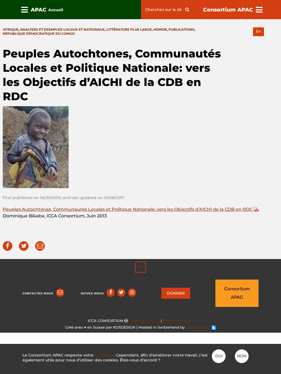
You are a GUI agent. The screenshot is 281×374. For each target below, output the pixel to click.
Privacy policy (178, 321)
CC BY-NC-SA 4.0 (144, 321)
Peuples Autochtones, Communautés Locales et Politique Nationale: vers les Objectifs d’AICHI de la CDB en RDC (127, 209)
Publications (181, 29)
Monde (160, 29)
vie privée (104, 355)
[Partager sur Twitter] (24, 246)
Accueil (55, 9)
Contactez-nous (38, 293)
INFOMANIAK (199, 327)
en (258, 31)
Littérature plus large (129, 29)
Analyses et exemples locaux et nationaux (62, 29)
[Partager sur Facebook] (7, 246)
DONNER (176, 293)
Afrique (10, 29)
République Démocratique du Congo (39, 33)
